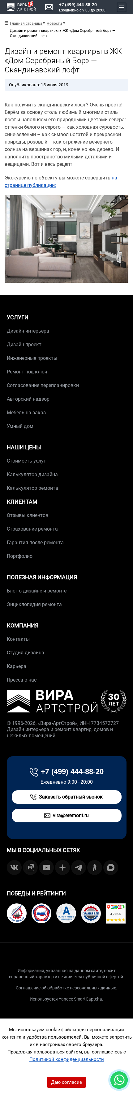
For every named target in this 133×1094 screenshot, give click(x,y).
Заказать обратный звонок (71, 797)
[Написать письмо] (49, 7)
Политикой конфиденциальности (66, 1059)
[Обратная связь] (119, 1080)
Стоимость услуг (26, 461)
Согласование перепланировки (43, 385)
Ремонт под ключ (27, 372)
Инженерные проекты (32, 358)
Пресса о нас (21, 680)
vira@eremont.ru (71, 815)
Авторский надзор (28, 399)
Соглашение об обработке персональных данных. (66, 987)
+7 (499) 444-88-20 (78, 4)
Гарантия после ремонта (35, 542)
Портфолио (19, 556)
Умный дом (20, 426)
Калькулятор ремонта (32, 488)
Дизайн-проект (24, 344)
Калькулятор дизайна (32, 474)
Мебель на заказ (26, 413)
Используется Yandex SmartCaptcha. (66, 999)
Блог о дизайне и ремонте (36, 591)
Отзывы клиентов (27, 515)
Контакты (18, 639)
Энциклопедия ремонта (34, 604)
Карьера (16, 666)
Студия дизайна (25, 653)
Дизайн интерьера (28, 331)
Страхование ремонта (32, 529)
